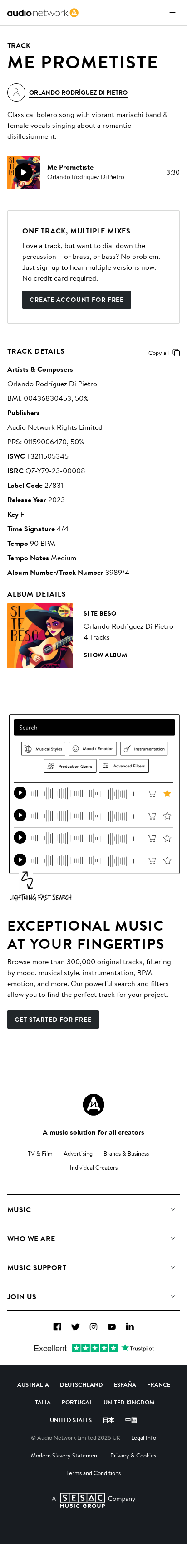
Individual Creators (94, 1167)
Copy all (158, 353)
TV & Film (40, 1153)
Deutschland (81, 1384)
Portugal (77, 1402)
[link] (43, 12)
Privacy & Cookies (133, 1455)
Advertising (78, 1153)
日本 (108, 1420)
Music (19, 1209)
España (125, 1384)
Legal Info (143, 1437)
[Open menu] (172, 12)
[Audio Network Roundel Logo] (93, 1105)
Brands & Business (126, 1153)
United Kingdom (128, 1402)
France (158, 1384)
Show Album (105, 655)
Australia (33, 1384)
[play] (24, 172)
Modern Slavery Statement (65, 1455)
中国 (131, 1420)
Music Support (36, 1267)
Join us (21, 1296)
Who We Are (31, 1238)
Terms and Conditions (93, 1473)
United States (71, 1420)
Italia (42, 1402)
